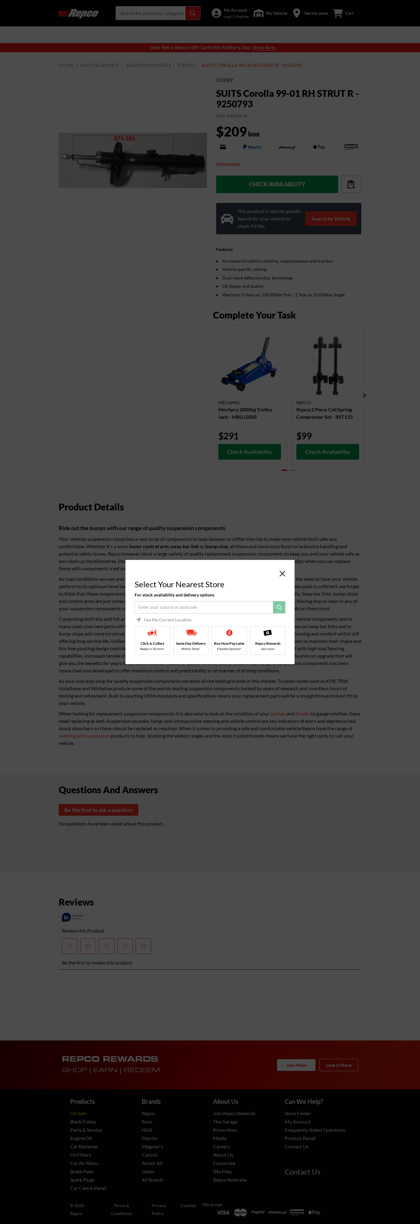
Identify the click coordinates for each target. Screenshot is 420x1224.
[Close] (282, 574)
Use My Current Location (168, 619)
